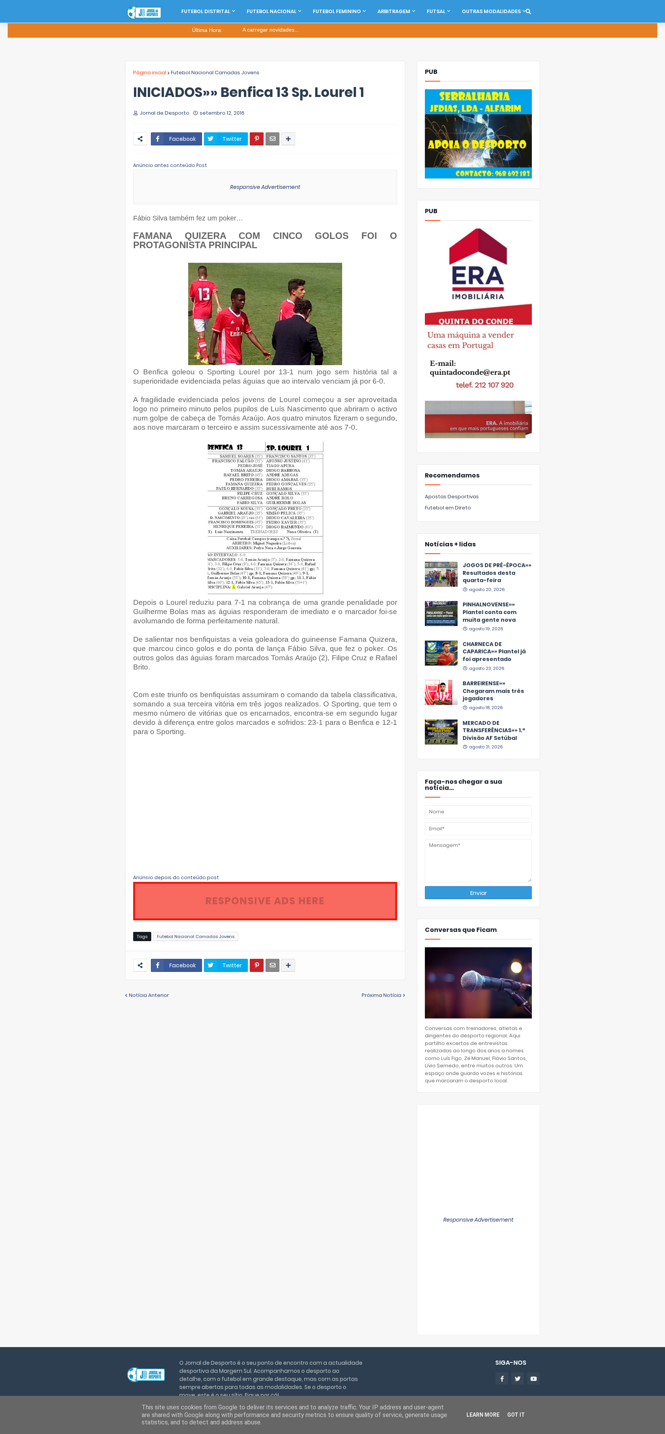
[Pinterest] (257, 138)
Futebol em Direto (448, 507)
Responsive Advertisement (265, 187)
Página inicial (149, 72)
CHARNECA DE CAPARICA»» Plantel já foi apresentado (494, 652)
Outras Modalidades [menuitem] (491, 11)
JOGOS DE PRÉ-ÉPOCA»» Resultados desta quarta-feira (497, 573)
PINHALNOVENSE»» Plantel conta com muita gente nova (489, 612)
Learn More (483, 1415)
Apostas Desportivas (452, 496)
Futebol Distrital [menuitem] (205, 11)
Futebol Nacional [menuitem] (271, 11)
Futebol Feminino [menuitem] (337, 11)
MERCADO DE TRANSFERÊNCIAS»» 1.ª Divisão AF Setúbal (494, 731)
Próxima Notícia (381, 995)
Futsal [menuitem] (436, 11)
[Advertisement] (197, 809)
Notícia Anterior (149, 995)
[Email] (272, 138)
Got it (516, 1415)
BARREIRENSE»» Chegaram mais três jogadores (493, 691)
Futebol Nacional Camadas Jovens (215, 72)
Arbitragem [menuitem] (394, 11)
